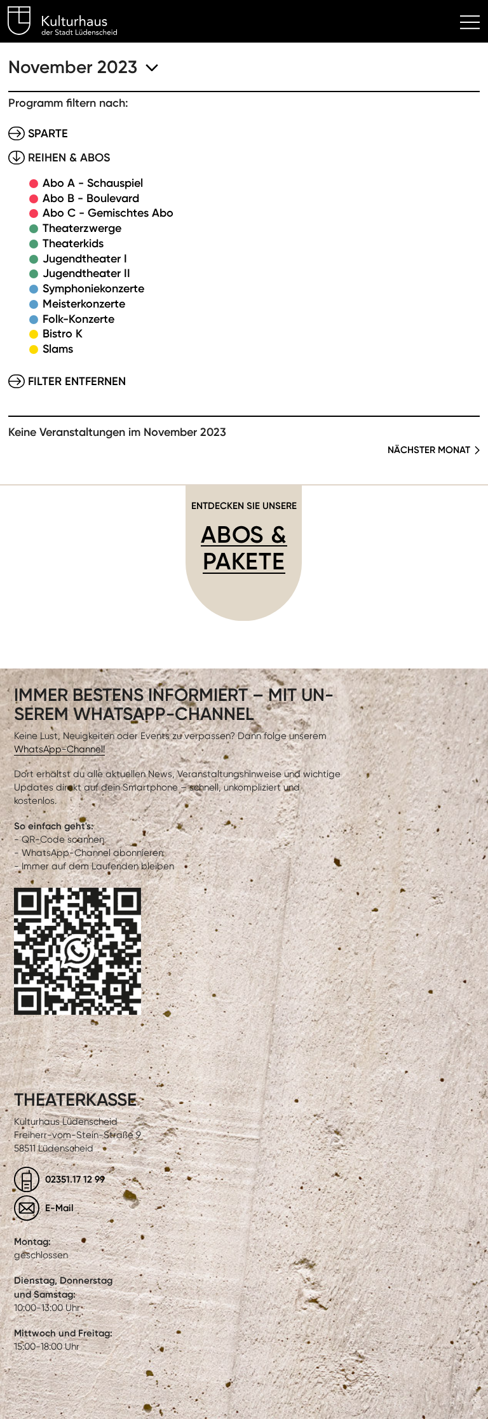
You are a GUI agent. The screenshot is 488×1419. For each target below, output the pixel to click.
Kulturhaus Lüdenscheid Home (70, 22)
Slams (58, 349)
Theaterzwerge (82, 228)
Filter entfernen (77, 381)
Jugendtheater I (85, 259)
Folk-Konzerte (78, 319)
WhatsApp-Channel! (59, 749)
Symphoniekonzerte (93, 288)
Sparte (48, 133)
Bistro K (63, 334)
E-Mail (59, 1208)
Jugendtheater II (86, 273)
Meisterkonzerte (84, 304)
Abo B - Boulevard (91, 198)
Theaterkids (73, 243)
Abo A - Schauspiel (93, 183)
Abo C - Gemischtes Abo (108, 213)
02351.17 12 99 (75, 1179)
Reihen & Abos (69, 158)
